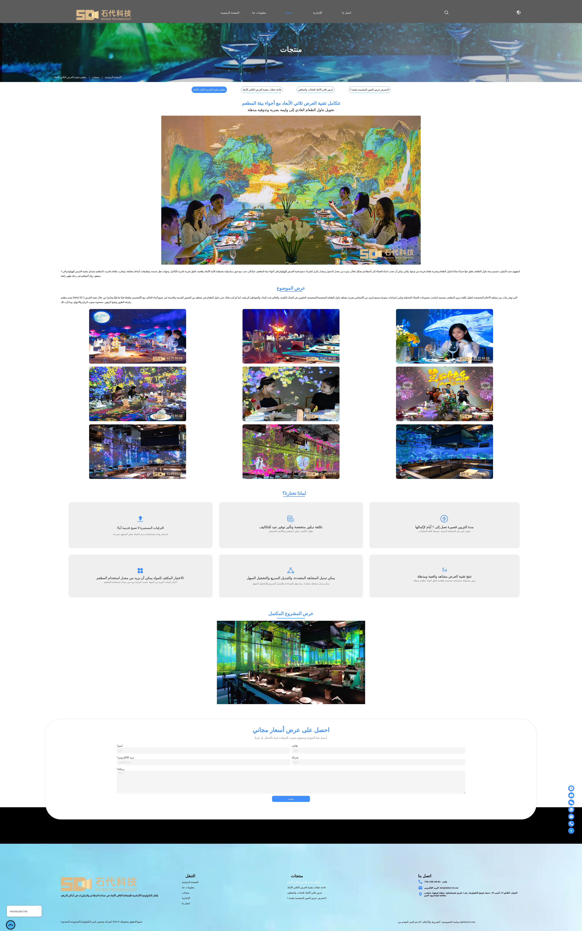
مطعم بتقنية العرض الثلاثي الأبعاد (70, 77)
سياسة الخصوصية (451, 922)
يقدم (291, 798)
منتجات (95, 77)
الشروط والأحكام (431, 922)
